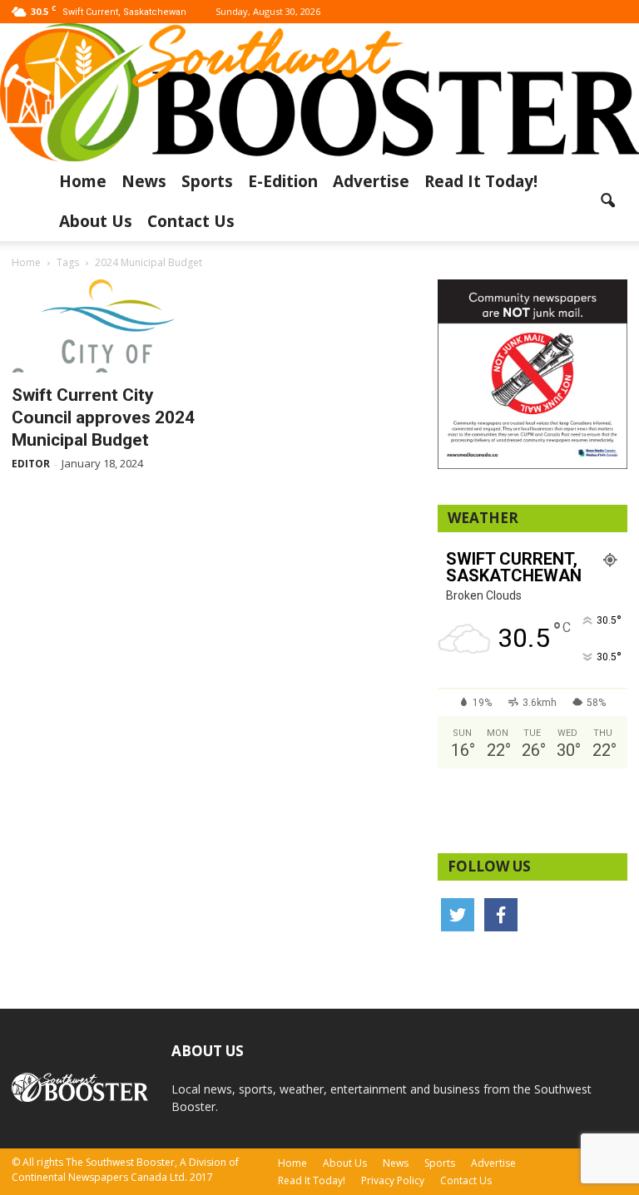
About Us (95, 221)
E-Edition (283, 181)
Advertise (371, 181)
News (143, 181)
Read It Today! (480, 181)
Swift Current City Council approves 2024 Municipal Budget (103, 417)
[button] (607, 201)
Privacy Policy (392, 1180)
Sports (207, 181)
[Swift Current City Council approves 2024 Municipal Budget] (106, 326)
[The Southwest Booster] (319, 92)
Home (82, 181)
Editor (31, 464)
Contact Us (191, 221)
